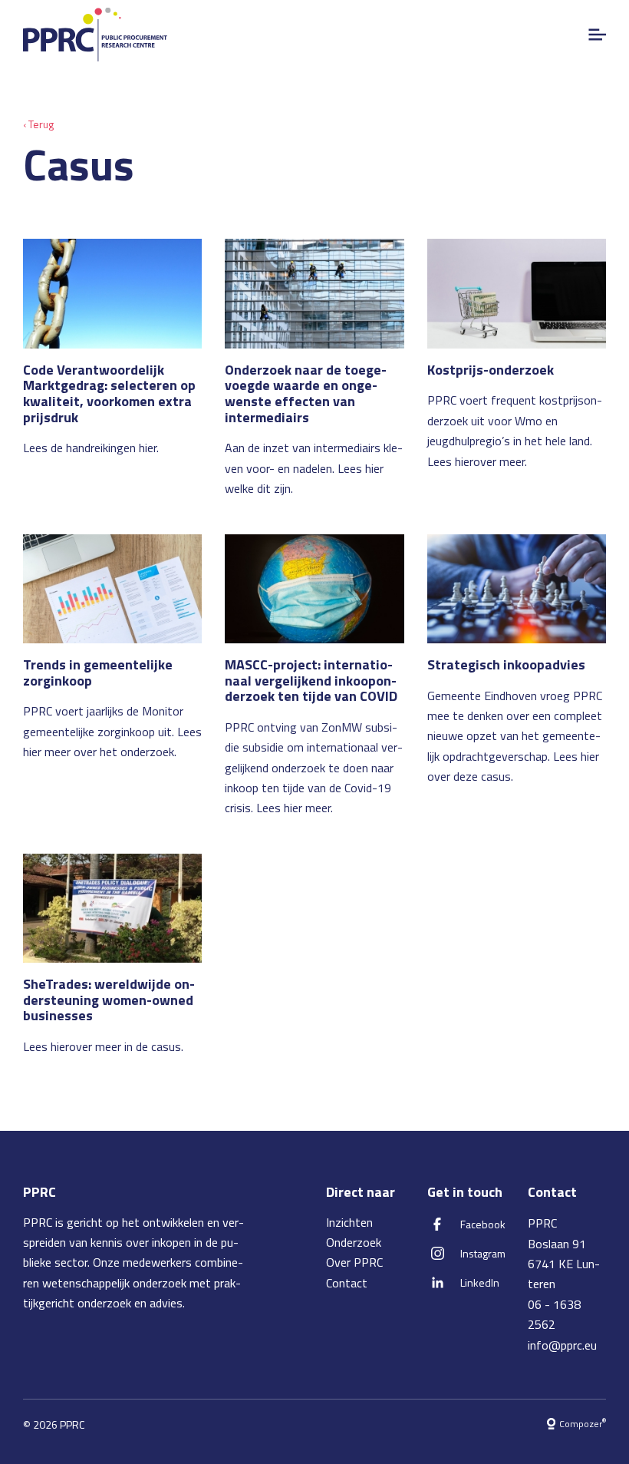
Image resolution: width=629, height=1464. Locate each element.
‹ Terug (38, 124)
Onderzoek (353, 1242)
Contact (346, 1283)
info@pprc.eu (562, 1345)
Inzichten (349, 1222)
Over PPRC (354, 1262)
